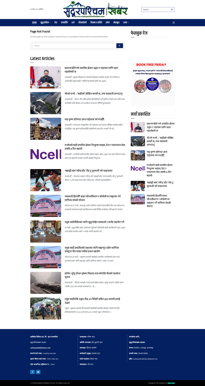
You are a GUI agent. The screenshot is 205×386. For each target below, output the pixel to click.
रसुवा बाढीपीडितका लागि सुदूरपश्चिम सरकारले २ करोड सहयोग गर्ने (94, 222)
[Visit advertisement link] (153, 84)
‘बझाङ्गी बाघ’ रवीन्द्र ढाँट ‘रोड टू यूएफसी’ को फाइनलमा (88, 171)
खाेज (108, 22)
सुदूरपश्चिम (44, 22)
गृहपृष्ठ (34, 22)
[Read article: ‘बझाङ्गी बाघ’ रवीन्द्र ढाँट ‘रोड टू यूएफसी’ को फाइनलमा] (45, 180)
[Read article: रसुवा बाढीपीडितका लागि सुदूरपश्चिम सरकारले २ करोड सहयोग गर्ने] (45, 231)
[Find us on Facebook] (32, 372)
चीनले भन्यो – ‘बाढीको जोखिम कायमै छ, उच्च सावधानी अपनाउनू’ (94, 94)
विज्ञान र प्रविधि (96, 22)
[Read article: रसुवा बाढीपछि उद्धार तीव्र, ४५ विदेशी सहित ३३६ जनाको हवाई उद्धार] (45, 308)
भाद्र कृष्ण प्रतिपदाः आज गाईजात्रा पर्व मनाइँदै (84, 119)
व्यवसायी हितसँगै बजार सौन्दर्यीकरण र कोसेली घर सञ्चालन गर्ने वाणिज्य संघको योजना (93, 198)
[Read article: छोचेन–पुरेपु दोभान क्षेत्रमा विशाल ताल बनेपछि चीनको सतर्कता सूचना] (45, 283)
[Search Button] (172, 9)
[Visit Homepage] (95, 9)
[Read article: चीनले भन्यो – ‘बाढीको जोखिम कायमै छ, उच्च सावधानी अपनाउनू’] (45, 103)
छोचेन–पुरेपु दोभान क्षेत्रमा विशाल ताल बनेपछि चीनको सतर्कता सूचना (92, 275)
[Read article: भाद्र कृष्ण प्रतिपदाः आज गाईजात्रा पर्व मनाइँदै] (45, 129)
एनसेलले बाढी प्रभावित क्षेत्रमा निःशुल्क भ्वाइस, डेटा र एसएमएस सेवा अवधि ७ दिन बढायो (95, 147)
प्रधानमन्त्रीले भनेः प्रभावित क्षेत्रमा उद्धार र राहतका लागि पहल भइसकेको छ (91, 70)
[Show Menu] (174, 22)
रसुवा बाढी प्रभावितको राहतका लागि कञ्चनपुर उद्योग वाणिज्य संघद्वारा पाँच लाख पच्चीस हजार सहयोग (92, 250)
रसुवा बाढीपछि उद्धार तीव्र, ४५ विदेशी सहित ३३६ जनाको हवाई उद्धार (92, 301)
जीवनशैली (82, 22)
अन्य (125, 22)
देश (55, 22)
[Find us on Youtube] (38, 372)
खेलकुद (116, 22)
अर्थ (73, 22)
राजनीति (64, 22)
